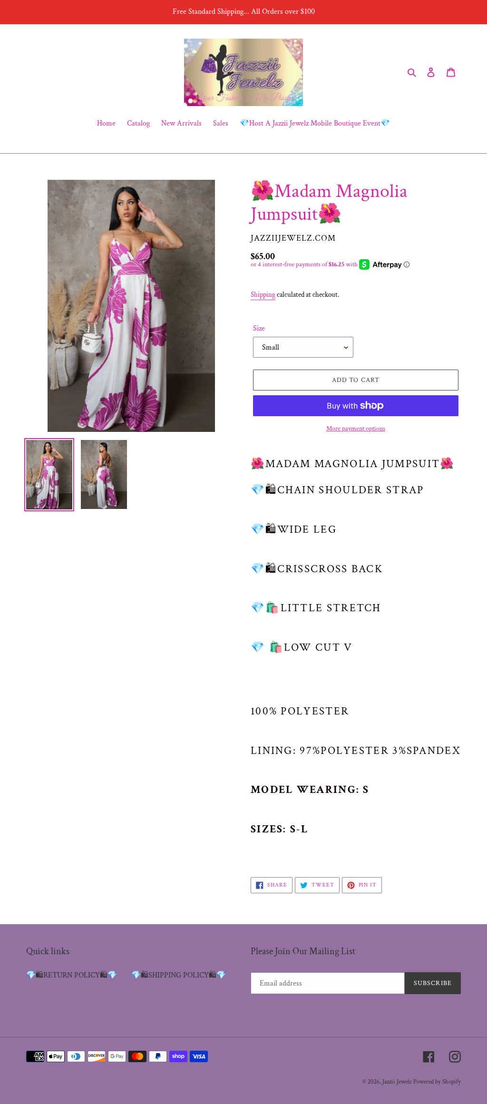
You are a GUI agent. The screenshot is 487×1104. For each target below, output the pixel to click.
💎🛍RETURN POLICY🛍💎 (71, 975)
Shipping (263, 294)
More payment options (355, 428)
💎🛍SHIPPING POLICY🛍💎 (178, 975)
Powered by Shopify (437, 1082)
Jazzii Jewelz (396, 1082)
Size (259, 328)
